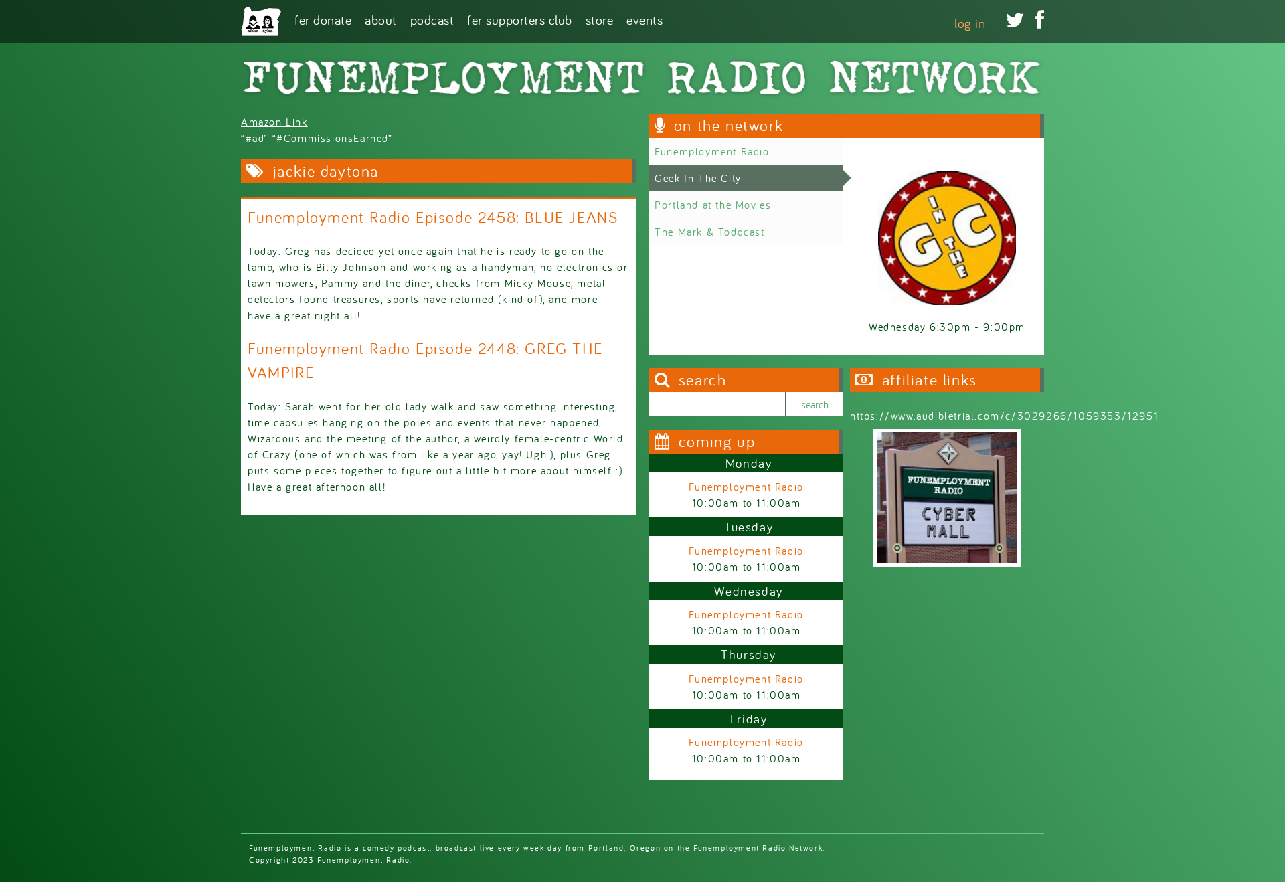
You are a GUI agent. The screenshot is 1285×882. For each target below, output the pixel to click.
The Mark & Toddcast (709, 231)
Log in (969, 23)
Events (644, 19)
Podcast (432, 19)
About (381, 19)
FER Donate (322, 19)
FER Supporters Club (519, 19)
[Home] (261, 21)
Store (600, 19)
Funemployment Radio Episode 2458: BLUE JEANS (433, 217)
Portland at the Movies (713, 204)
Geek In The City (698, 178)
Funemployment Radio (712, 151)
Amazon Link (274, 121)
